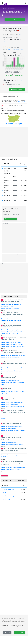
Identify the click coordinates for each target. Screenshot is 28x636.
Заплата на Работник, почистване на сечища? (13, 346)
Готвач (4, 492)
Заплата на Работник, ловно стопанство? (12, 344)
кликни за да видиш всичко (17, 89)
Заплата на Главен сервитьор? (9, 329)
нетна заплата (12, 97)
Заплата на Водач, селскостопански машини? (13, 467)
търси (15, 19)
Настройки (7, 632)
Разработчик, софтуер (8, 496)
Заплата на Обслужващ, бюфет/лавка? (11, 331)
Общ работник (6, 499)
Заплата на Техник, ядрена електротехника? (13, 355)
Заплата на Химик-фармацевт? (9, 428)
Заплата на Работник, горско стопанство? (12, 342)
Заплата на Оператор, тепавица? (10, 380)
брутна (19, 80)
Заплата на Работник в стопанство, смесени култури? (13, 417)
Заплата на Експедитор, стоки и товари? (12, 444)
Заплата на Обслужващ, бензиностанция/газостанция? (12, 392)
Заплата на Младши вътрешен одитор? (12, 402)
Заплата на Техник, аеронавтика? (10, 357)
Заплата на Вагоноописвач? (8, 442)
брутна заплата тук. (22, 101)
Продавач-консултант (8, 489)
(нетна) (5, 41)
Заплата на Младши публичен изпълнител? (12, 406)
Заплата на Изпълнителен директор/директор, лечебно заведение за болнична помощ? (14, 319)
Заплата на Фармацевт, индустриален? (11, 426)
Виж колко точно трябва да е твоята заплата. (14, 74)
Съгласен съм (19, 632)
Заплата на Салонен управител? (9, 333)
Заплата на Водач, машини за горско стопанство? (11, 470)
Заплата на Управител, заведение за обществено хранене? (11, 305)
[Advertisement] (14, 143)
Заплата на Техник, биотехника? (10, 359)
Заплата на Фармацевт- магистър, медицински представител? (13, 431)
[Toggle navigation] (25, 3)
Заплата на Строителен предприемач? (11, 367)
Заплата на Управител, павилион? (10, 308)
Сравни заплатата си (10, 218)
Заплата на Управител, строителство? (11, 371)
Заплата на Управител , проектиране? (11, 369)
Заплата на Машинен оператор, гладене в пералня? (12, 383)
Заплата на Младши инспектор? (9, 404)
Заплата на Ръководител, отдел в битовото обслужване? (13, 455)
